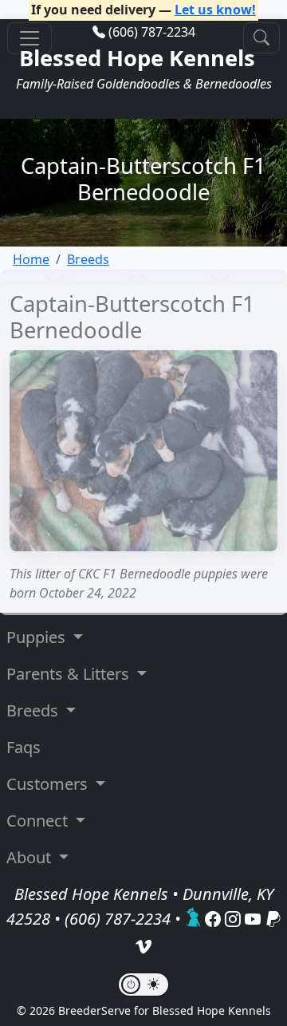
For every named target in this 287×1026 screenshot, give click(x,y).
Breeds (88, 259)
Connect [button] (39, 820)
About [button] (30, 857)
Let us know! (215, 9)
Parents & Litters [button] (69, 674)
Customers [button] (49, 784)
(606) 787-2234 (151, 32)
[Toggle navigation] (29, 38)
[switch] (143, 984)
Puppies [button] (37, 637)
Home (31, 259)
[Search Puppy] (261, 37)
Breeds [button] (34, 710)
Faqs (23, 747)
